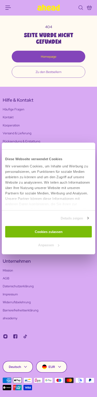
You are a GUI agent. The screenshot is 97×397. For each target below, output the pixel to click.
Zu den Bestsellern (49, 72)
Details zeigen (72, 218)
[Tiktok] (25, 336)
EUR (51, 367)
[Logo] (48, 8)
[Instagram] (5, 336)
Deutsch (15, 367)
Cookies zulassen (48, 232)
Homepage (48, 57)
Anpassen (46, 245)
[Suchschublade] (80, 8)
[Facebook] (15, 336)
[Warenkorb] (89, 8)
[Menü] (8, 7)
